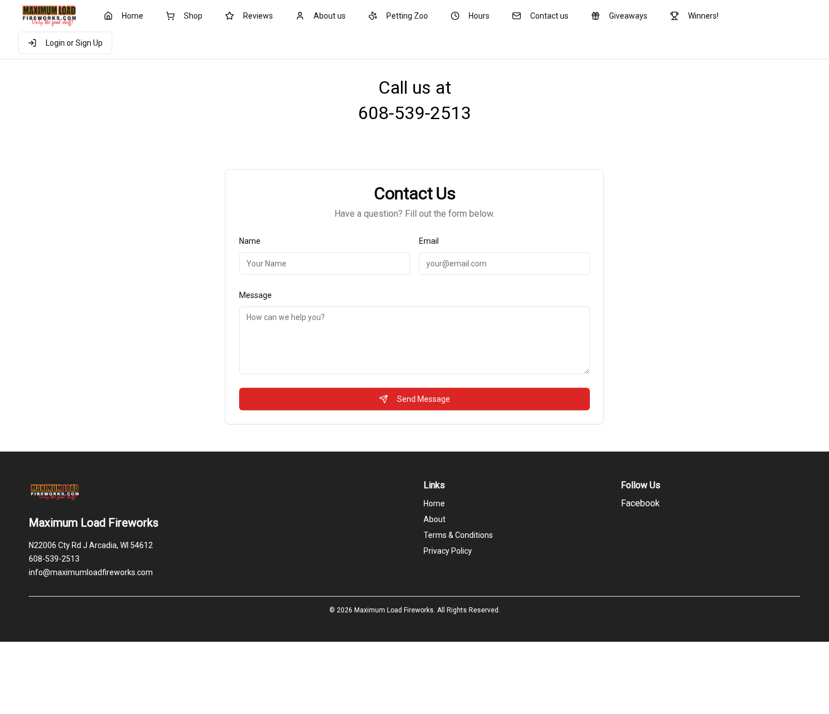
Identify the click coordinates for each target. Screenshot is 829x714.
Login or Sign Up (74, 42)
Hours (479, 15)
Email (429, 241)
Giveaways (628, 15)
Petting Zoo (407, 15)
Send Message (423, 399)
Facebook (640, 503)
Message (255, 295)
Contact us (549, 15)
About (435, 519)
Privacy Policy (448, 550)
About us (330, 15)
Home (132, 15)
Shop (193, 15)
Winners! (703, 15)
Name (250, 241)
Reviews (258, 15)
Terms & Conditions (458, 535)
